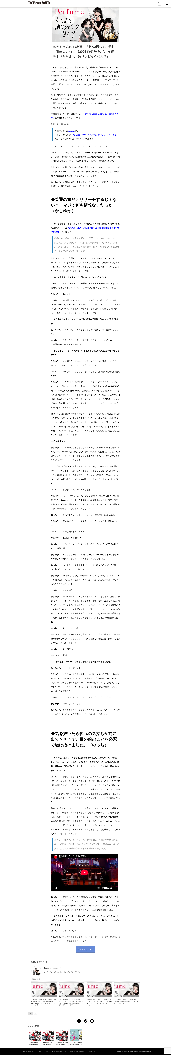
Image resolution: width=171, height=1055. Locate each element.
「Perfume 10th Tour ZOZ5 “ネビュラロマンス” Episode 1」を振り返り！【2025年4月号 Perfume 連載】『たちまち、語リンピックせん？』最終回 (43, 1002)
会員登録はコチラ (85, 949)
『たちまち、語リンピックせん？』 (48, 996)
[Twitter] (85, 1021)
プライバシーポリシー (42, 1051)
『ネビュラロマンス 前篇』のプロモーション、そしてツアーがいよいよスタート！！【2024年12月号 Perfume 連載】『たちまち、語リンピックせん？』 (99, 1002)
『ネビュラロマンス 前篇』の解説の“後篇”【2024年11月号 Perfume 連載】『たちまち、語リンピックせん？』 (126, 1001)
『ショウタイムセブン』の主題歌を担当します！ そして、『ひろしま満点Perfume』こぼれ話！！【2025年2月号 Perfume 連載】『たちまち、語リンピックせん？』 (71, 1002)
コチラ (83, 941)
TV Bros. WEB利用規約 (27, 1051)
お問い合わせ (91, 1051)
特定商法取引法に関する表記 (77, 1051)
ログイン (159, 5)
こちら (71, 130)
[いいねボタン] (30, 1013)
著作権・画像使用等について (59, 1051)
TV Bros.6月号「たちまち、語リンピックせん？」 (95, 134)
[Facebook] (79, 1021)
